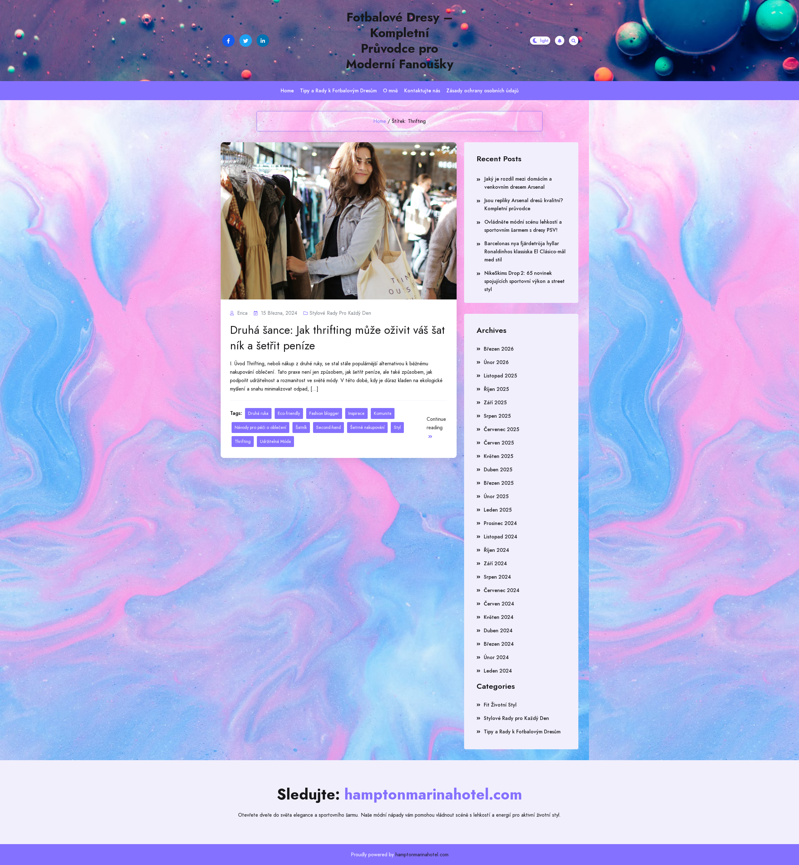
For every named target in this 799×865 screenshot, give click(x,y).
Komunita (382, 413)
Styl (397, 427)
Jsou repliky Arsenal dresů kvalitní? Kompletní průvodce (523, 204)
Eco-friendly (289, 413)
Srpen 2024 (497, 577)
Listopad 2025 (500, 375)
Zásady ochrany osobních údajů (482, 90)
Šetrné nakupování (367, 427)
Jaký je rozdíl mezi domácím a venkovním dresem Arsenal (518, 183)
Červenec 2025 (501, 429)
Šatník (301, 427)
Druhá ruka (258, 413)
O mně (390, 90)
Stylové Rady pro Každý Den (340, 313)
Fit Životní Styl (500, 704)
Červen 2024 (499, 603)
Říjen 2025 (496, 389)
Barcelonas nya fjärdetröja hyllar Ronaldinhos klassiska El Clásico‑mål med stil (525, 251)
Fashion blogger (324, 413)
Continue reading (436, 423)
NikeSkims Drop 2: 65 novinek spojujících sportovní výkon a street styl (524, 281)
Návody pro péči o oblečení (260, 427)
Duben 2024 (498, 630)
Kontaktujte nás (422, 90)
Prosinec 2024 (500, 523)
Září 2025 (495, 402)
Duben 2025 (498, 469)
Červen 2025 (499, 442)
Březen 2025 (498, 483)
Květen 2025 (498, 456)
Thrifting (243, 441)
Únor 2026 (496, 362)
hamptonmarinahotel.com (422, 854)
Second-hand (328, 427)
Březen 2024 (499, 644)
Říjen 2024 (496, 550)
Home (287, 90)
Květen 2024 (498, 617)
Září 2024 (495, 563)
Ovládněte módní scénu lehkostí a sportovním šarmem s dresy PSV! (523, 226)
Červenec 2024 (501, 590)
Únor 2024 (496, 657)
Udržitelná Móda (275, 441)
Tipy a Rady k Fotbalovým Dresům (338, 90)
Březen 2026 (499, 348)
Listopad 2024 (500, 536)
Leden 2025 (498, 509)
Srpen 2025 (497, 416)
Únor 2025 (496, 496)
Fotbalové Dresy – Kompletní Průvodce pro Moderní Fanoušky (399, 40)
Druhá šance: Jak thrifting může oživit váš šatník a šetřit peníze (337, 337)
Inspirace (356, 413)
